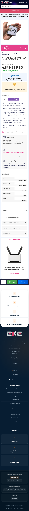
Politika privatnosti (15, 414)
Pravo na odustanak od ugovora (15, 392)
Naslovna (3, 14)
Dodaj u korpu (14, 99)
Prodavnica (10, 14)
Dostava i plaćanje (15, 396)
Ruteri (25, 14)
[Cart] (27, 2)
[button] (23, 24)
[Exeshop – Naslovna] (14, 333)
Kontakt (15, 425)
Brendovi (15, 367)
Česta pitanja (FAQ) (15, 403)
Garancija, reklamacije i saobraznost (15, 388)
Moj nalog (15, 374)
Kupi (24, 282)
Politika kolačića (15, 417)
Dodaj (13, 282)
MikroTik (7, 54)
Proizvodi (15, 363)
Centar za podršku (15, 385)
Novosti (15, 370)
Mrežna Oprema (18, 14)
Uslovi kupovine (15, 399)
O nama (15, 421)
